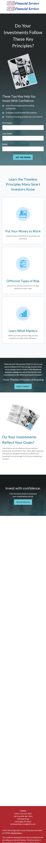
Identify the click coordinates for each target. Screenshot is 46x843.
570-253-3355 (26, 813)
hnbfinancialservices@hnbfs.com (23, 824)
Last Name (7, 134)
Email (4, 144)
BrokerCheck (16, 833)
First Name (7, 123)
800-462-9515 (27, 816)
